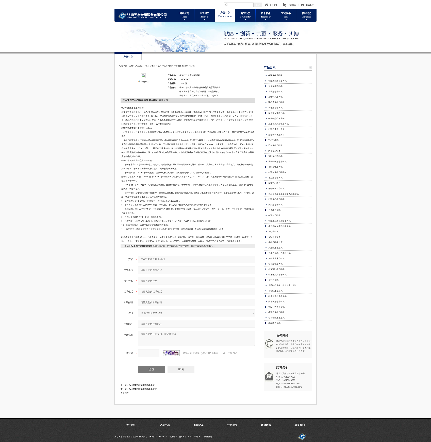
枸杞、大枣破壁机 (276, 307)
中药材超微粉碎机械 (277, 172)
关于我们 (204, 15)
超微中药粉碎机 (275, 97)
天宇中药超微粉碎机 (277, 161)
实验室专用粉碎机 (276, 258)
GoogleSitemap (157, 436)
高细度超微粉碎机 (276, 102)
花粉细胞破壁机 (275, 291)
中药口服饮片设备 (276, 129)
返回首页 (274, 5)
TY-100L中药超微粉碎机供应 (142, 385)
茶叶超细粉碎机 (275, 156)
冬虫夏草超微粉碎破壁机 (279, 226)
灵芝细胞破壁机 (275, 247)
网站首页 (184, 15)
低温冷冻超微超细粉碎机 (279, 221)
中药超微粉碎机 (152, 66)
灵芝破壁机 (273, 280)
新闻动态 (245, 15)
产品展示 (139, 66)
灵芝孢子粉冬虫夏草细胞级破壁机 (283, 194)
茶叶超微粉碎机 (275, 167)
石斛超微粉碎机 (275, 145)
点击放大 (145, 81)
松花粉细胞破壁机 (276, 317)
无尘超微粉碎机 (275, 86)
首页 (131, 66)
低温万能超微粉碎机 (277, 81)
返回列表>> (126, 393)
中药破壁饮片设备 (276, 118)
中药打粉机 (273, 140)
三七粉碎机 (273, 231)
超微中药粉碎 (274, 183)
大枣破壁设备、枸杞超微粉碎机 (282, 285)
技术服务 (266, 15)
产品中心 (225, 14)
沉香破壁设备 (274, 151)
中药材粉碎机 (274, 215)
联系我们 (310, 5)
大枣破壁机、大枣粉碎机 (279, 253)
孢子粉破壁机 (274, 210)
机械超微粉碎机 (275, 108)
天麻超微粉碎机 (275, 204)
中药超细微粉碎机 (276, 199)
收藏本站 (292, 5)
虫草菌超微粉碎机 (276, 301)
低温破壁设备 (274, 237)
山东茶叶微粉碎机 (276, 269)
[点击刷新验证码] (171, 353)
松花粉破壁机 (274, 323)
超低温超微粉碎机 (276, 113)
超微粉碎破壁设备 (276, 134)
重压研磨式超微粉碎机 (278, 124)
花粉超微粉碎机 (275, 91)
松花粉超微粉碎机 (276, 312)
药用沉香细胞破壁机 (277, 296)
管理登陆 (208, 436)
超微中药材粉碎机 (276, 188)
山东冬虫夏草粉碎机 (277, 274)
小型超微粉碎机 (275, 177)
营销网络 (286, 15)
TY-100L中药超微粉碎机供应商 (143, 389)
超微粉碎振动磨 (275, 242)
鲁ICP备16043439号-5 (189, 436)
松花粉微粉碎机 (275, 264)
